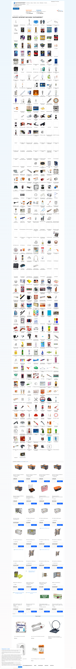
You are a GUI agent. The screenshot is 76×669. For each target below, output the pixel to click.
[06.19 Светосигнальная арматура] (22, 187)
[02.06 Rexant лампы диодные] (16, 77)
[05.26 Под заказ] (29, 163)
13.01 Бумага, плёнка (29, 284)
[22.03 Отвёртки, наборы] (56, 399)
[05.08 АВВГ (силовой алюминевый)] (49, 140)
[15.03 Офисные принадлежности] (29, 313)
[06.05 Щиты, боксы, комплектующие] (22, 171)
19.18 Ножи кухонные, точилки (49, 379)
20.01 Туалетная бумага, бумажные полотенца (42, 387)
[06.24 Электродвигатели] (56, 187)
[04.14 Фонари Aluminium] (22, 132)
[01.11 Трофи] (49, 37)
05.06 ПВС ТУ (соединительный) (36, 143)
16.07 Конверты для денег (16, 332)
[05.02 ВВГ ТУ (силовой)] (56, 132)
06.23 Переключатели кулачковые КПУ (49, 190)
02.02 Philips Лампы (36, 72)
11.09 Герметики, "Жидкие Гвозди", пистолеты (49, 254)
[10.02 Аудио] (16, 226)
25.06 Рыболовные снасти (29, 450)
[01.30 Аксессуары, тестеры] (49, 61)
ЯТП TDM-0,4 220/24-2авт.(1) (30, 518)
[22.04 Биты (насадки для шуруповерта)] (16, 407)
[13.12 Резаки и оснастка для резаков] (56, 289)
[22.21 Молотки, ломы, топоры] (42, 423)
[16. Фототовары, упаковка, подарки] (16, 320)
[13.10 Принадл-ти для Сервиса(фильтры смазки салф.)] (42, 289)
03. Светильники (36, 103)
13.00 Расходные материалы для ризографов (22, 285)
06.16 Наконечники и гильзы (49, 182)
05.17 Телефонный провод (15, 159)
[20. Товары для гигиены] (36, 383)
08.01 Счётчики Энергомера (16, 214)
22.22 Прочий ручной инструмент (49, 426)
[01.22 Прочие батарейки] (42, 53)
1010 (23, 613)
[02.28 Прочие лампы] (22, 100)
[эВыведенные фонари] (22, 454)
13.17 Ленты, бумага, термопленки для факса (42, 300)
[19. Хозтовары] (16, 360)
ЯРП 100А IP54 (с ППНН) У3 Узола (44, 561)
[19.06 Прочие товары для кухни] (16, 368)
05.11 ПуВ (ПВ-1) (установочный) (22, 151)
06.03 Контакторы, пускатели (56, 167)
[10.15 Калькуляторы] (56, 234)
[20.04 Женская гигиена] (16, 391)
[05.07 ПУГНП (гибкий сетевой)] (42, 140)
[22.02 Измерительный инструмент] (49, 399)
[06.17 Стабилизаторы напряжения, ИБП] (56, 179)
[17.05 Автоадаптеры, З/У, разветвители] (22, 336)
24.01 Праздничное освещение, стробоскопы (29, 434)
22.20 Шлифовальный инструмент (36, 426)
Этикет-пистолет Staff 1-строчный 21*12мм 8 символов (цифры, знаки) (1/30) (57, 605)
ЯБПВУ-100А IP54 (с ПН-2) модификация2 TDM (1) (43, 583)
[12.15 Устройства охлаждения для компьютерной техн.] (36, 273)
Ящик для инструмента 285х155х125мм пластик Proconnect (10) (57, 497)
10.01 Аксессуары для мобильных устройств (56, 222)
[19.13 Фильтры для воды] (16, 375)
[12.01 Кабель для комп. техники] (36, 257)
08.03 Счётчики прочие (29, 213)
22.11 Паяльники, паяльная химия (22, 418)
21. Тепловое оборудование (29, 395)
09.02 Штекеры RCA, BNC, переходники (49, 214)
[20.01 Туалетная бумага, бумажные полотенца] (42, 383)
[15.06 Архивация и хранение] (49, 313)
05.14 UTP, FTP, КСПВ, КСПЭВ (43, 151)
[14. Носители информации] (56, 297)
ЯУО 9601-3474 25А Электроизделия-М (16, 519)
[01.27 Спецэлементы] (29, 61)
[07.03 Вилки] (56, 195)
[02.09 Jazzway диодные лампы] (36, 77)
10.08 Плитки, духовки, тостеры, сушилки (56, 229)
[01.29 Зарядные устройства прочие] (42, 61)
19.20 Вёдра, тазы (22, 386)
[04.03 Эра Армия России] (42, 116)
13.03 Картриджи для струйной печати (42, 285)
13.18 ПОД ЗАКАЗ (49, 300)
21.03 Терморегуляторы (49, 394)
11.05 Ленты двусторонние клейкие (23, 253)
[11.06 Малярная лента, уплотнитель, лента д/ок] (29, 250)
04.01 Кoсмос (29, 119)
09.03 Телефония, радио (56, 213)
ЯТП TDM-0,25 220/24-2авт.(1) (56, 518)
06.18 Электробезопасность (16, 190)
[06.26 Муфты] (22, 195)
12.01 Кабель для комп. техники (36, 261)
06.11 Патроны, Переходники (16, 182)
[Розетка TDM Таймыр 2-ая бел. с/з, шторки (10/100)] (38, 649)
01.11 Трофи (49, 40)
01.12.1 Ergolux (16, 48)
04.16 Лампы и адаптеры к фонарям (36, 135)
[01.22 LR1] (36, 53)
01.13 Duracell (22, 48)
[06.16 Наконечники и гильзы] (49, 179)
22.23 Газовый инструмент (56, 426)
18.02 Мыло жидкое (36, 347)
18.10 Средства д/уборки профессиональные (36, 355)
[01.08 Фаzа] (29, 37)
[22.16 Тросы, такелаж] (56, 415)
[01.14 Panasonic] (29, 45)
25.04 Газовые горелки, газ (16, 450)
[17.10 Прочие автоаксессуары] (56, 336)
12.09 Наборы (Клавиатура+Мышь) (42, 269)
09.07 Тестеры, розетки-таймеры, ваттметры (36, 222)
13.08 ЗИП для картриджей (29, 292)
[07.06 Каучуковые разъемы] (29, 202)
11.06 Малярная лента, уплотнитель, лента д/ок (29, 253)
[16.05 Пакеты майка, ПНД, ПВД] (49, 320)
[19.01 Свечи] (29, 360)
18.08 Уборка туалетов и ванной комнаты (22, 355)
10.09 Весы (15, 237)
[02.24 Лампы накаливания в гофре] (42, 92)
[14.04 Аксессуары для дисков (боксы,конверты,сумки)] (36, 305)
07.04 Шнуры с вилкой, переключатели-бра (16, 206)
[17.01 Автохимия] (42, 328)
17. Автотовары (36, 331)
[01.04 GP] (49, 29)
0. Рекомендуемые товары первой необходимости (15, 26)
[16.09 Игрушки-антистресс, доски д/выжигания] (29, 328)
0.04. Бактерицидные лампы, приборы (49, 25)
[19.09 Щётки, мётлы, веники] (36, 368)
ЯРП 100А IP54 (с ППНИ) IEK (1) (56, 561)
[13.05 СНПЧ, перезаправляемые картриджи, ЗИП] (56, 281)
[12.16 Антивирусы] (42, 273)
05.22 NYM (49, 158)
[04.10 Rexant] (42, 124)
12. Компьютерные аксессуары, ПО (29, 261)
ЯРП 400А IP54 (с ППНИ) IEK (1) (56, 539)
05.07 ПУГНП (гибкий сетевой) (42, 143)
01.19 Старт (15, 56)
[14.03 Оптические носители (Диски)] (29, 305)
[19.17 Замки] (42, 375)
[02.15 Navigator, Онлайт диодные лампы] (29, 84)
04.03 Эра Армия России (42, 119)
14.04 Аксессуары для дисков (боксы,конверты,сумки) (36, 309)
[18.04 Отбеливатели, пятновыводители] (42, 344)
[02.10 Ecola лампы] (42, 77)
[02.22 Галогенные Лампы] (29, 92)
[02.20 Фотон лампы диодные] (16, 92)
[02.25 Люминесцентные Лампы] (49, 92)
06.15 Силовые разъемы (42, 182)
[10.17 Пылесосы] (22, 242)
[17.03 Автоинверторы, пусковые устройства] (56, 328)
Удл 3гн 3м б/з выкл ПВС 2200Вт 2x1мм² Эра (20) (37, 636)
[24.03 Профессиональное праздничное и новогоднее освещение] (49, 430)
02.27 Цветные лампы (16, 103)
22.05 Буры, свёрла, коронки (29, 410)
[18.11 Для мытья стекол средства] (42, 352)
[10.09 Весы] (16, 234)
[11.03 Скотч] (56, 242)
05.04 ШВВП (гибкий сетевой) (22, 143)
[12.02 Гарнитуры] (42, 257)
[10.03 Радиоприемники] (22, 226)
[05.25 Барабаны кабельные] (22, 163)
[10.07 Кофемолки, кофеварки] (49, 226)
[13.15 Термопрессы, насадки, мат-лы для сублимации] (29, 297)
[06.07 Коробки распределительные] (36, 171)
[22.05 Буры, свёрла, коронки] (29, 407)
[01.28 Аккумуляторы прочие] (36, 61)
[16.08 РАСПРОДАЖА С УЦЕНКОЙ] (22, 328)
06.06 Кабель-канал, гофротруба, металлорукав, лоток (29, 175)
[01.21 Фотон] (29, 53)
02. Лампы (22, 72)
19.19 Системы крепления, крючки (15, 387)
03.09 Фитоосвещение (49, 111)
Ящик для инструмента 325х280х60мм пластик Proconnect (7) (44, 497)
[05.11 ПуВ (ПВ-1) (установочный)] (22, 147)
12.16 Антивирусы (42, 276)
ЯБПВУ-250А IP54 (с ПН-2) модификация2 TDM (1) (30, 583)
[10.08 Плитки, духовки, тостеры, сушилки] (56, 226)
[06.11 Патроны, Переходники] (16, 179)
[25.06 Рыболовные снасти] (29, 446)
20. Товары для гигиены (36, 386)
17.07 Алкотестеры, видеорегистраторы (36, 340)
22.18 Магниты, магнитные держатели (22, 426)
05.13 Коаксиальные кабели (36, 151)
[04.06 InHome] (16, 124)
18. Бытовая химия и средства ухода (16, 347)
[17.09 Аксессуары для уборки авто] (49, 336)
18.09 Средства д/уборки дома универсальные (29, 355)
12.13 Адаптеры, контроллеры (22, 277)
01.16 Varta (42, 48)
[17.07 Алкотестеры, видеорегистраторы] (36, 336)
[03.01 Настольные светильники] (42, 100)
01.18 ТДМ (56, 48)
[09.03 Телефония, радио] (56, 210)
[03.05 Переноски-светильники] (22, 108)
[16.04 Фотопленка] (42, 320)
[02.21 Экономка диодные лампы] (22, 92)
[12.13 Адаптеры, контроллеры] (22, 273)
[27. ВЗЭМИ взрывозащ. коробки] (49, 446)
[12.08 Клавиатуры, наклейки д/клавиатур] (36, 265)
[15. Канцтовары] (49, 305)
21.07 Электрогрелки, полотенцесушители (29, 402)
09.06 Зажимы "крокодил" (29, 222)
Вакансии (35, 2)
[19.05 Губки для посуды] (56, 360)
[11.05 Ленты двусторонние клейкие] (22, 250)
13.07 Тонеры (22, 292)
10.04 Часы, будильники (29, 229)
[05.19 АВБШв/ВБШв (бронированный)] (29, 155)
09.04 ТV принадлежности (16, 222)
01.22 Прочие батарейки (42, 56)
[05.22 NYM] (49, 155)
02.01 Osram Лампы (29, 72)
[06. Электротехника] (36, 163)
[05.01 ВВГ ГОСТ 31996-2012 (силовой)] (49, 132)
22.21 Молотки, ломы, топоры (43, 426)
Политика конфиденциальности (26, 665)
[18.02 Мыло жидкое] (36, 344)
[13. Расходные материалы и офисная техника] (16, 281)
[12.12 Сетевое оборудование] (16, 273)
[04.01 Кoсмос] (29, 116)
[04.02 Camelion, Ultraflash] (36, 116)
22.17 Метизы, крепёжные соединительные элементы (16, 427)
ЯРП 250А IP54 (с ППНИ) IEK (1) (31, 561)
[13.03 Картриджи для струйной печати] (42, 281)
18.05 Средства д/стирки (49, 347)
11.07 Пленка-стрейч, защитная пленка (36, 253)
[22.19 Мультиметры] (29, 423)
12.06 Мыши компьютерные (22, 269)
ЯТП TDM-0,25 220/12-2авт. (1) (17, 539)
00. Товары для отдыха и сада (56, 25)
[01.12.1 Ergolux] (16, 45)
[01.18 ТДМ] (56, 45)
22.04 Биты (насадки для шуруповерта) (16, 410)
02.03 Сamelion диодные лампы (42, 72)
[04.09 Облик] (36, 124)
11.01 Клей (42, 245)
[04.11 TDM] (49, 124)
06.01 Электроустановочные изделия (43, 167)
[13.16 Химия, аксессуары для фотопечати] (36, 297)
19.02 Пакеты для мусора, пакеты (36, 363)
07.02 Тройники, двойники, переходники (49, 198)
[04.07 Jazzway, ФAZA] (22, 124)
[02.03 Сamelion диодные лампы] (42, 69)
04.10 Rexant (42, 127)
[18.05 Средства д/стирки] (49, 344)
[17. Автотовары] (36, 328)
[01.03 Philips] (42, 29)
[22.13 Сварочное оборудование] (36, 415)
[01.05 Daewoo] (56, 29)
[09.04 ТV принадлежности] (16, 218)
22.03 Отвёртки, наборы (56, 402)
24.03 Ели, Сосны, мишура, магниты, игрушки (42, 435)
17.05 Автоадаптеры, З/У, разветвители (22, 340)
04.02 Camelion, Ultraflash (36, 119)
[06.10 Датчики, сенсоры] (56, 171)
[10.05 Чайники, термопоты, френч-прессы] (36, 226)
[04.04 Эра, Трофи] (49, 116)
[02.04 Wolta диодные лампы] (49, 69)
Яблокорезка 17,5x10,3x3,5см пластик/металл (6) (30, 604)
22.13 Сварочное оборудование (36, 418)
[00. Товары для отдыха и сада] (56, 22)
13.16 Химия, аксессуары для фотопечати (36, 301)
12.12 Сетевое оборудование (16, 277)
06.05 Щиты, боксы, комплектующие (22, 174)
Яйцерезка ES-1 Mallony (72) (17, 582)
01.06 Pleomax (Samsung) (16, 41)
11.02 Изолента (49, 245)
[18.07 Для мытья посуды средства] (16, 352)
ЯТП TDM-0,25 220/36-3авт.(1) (43, 518)
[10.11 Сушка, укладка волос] (29, 234)
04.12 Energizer (56, 127)
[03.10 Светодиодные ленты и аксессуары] (56, 108)
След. (25, 613)
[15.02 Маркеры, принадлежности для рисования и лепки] (22, 313)
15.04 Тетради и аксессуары (36, 316)
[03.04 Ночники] (16, 108)
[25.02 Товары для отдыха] (49, 438)
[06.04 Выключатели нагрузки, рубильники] (16, 171)
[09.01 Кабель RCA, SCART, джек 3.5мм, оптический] (42, 210)
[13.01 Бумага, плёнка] (29, 281)
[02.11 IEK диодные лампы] (49, 77)
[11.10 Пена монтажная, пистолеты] (56, 250)
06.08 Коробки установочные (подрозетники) (43, 175)
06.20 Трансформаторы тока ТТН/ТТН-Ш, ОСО (29, 190)
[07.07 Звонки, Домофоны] (36, 202)
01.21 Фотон (29, 56)
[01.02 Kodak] (36, 29)
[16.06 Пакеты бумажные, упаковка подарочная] (56, 320)
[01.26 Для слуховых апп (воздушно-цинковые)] (22, 61)
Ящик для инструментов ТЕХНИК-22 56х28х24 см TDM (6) (18, 475)
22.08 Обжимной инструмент (49, 410)
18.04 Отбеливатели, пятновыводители (42, 347)
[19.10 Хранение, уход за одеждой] (42, 368)
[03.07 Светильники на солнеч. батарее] (36, 108)
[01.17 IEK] (49, 45)
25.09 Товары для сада (42, 449)
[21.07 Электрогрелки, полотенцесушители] (29, 399)
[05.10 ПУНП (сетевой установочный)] (16, 147)
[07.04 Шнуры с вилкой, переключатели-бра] (16, 202)
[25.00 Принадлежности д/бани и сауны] (36, 438)
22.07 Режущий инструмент (43, 410)
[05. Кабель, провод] (42, 132)
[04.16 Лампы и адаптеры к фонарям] (36, 132)
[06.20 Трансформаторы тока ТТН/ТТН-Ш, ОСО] (29, 187)
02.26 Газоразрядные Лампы (56, 96)
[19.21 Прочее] (29, 383)
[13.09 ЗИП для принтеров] (36, 289)
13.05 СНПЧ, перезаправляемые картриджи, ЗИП (55, 285)
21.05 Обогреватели (16, 402)
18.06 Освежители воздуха (56, 347)
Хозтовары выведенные (56, 449)
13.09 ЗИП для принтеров (36, 292)
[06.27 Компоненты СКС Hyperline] (29, 195)
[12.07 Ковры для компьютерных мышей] (29, 265)
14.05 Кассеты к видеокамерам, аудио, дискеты (43, 309)
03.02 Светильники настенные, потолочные (49, 104)
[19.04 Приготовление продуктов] (49, 360)
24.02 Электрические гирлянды (36, 434)
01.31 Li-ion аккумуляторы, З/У (55, 64)
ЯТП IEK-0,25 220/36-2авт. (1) (30, 539)
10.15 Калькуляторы (56, 237)
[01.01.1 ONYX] (29, 29)
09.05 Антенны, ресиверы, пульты (22, 222)
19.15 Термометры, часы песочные (29, 379)
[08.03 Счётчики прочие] (29, 210)
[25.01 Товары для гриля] (42, 438)
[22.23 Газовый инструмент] (56, 423)
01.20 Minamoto (22, 56)
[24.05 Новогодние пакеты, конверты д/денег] (16, 438)
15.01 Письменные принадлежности (15, 316)
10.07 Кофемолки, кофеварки (49, 229)
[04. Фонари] (22, 116)
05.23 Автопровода (55, 158)
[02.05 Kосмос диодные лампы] (56, 69)
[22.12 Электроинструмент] (29, 415)
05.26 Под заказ (29, 166)
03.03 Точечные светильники (56, 104)
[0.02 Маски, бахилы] (36, 22)
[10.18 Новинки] (29, 242)
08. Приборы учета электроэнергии (55, 206)
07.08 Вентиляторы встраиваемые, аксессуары (42, 206)
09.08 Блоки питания (42, 221)
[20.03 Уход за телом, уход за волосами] (56, 383)
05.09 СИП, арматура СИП (56, 143)
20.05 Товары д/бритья (23, 394)
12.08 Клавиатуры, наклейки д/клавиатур (36, 269)
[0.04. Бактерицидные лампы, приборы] (49, 22)
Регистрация (57, 1)
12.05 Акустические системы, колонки (15, 269)
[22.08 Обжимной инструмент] (49, 407)
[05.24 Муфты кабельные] (16, 163)
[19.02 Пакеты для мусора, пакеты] (36, 360)
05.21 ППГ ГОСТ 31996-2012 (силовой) (42, 159)
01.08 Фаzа (29, 40)
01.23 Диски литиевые (49, 56)
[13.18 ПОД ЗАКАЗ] (49, 297)
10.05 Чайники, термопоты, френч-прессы (35, 230)
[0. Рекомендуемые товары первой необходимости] (16, 22)
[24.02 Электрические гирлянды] (36, 430)
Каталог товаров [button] (16, 8)
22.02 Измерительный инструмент (49, 402)
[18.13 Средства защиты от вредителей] (56, 352)
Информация (41, 2)
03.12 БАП (15, 119)
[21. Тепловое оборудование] (29, 391)
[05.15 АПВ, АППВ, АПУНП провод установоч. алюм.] (49, 147)
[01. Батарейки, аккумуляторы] (16, 29)
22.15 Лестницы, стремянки (49, 418)
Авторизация (53, 1)
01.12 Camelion (56, 40)
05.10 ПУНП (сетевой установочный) (16, 151)
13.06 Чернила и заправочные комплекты (16, 292)
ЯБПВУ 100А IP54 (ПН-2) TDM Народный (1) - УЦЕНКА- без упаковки (17, 605)
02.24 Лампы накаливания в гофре (42, 96)
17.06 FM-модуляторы (29, 339)
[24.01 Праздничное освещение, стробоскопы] (29, 430)
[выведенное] (16, 454)
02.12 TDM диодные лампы (56, 80)
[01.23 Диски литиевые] (49, 53)
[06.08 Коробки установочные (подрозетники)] (42, 171)
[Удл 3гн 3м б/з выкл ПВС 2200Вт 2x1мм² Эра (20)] (38, 627)
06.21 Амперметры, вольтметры (35, 190)
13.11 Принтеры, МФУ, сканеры (49, 292)
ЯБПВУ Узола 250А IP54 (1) (56, 582)
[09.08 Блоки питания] (42, 218)
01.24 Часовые (56, 56)
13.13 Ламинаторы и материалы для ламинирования (16, 301)
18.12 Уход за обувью (49, 355)
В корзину (21, 481)
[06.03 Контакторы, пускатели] (56, 163)
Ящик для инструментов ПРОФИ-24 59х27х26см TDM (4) (44, 475)
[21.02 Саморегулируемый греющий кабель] (42, 391)
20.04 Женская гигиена (16, 394)
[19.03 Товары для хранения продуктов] (42, 360)
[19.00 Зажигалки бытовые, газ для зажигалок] (22, 360)
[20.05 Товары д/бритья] (22, 391)
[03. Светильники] (36, 100)
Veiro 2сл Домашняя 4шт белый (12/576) (19, 636)
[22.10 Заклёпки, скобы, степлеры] (16, 415)
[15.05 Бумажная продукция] (42, 313)
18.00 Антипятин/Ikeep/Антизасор (22, 347)
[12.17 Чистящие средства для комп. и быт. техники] (49, 273)
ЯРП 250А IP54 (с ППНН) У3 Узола (18, 561)
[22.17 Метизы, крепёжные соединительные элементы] (16, 423)
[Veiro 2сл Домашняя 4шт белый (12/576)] (21, 627)
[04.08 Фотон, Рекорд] (29, 124)
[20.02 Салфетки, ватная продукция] (49, 383)
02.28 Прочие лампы (22, 103)
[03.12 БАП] (16, 116)
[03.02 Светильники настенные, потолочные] (49, 100)
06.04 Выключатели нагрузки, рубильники (16, 174)
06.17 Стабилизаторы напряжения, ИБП (56, 182)
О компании (28, 2)
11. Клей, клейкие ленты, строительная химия (36, 245)
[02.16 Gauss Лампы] (36, 84)
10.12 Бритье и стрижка (36, 237)
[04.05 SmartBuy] (56, 116)
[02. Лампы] (22, 69)
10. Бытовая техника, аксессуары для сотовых (49, 222)
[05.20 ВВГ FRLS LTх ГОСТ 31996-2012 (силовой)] (36, 155)
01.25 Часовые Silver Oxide (16, 64)
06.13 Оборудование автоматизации (29, 182)
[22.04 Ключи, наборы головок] (22, 407)
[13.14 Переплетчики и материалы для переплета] (22, 297)
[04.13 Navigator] (16, 132)
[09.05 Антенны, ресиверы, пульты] (22, 218)
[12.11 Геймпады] (56, 265)
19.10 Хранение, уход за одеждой (42, 371)
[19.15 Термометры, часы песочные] (29, 375)
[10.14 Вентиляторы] (49, 234)
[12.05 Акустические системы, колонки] (16, 265)
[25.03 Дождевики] (56, 438)
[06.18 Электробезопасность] (16, 187)
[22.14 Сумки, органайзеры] (42, 415)
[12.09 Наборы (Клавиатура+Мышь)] (42, 265)
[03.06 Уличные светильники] (29, 108)
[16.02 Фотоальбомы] (29, 320)
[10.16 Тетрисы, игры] (16, 242)
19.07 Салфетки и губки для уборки (22, 371)
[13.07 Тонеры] (22, 289)
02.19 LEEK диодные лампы (56, 88)
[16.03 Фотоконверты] (36, 320)
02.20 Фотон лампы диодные (15, 96)
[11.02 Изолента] (49, 242)
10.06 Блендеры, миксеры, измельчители (42, 229)
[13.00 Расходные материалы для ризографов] (22, 281)
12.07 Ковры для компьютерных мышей (29, 269)
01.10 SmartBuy (43, 40)
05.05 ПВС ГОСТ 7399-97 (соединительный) (29, 143)
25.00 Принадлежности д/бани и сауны (36, 442)
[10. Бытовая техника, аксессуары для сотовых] (49, 218)
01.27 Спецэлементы (29, 64)
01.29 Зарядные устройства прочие (42, 64)
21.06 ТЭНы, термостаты (22, 402)
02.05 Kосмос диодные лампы (56, 72)
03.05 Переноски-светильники (22, 111)
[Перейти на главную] (19, 4)
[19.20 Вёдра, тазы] (22, 383)
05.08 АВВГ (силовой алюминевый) (49, 143)
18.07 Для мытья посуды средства (16, 355)
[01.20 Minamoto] (22, 53)
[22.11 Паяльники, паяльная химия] (22, 415)
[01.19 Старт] (16, 53)
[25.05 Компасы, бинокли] (22, 446)
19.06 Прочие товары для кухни (16, 371)
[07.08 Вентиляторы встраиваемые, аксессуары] (42, 202)
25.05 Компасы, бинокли (22, 449)
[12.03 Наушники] (49, 257)
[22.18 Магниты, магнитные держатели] (22, 423)
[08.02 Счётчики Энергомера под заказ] (22, 210)
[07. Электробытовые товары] (36, 195)
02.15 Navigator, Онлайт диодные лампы (29, 88)
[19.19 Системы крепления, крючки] (16, 383)
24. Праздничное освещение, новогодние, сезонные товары (22, 435)
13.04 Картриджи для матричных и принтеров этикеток (49, 285)
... (21, 613)
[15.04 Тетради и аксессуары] (36, 313)
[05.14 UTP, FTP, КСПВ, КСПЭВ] (42, 147)
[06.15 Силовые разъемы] (42, 179)
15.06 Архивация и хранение (49, 316)
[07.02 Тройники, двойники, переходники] (49, 195)
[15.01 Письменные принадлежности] (16, 313)
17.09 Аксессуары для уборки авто (49, 340)
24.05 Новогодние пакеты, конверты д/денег (16, 442)
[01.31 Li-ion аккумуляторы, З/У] (56, 61)
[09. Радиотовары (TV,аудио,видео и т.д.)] (36, 210)
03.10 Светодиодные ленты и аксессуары (56, 111)
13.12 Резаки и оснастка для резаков (56, 292)
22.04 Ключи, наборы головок (22, 410)
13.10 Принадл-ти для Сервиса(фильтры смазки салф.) (43, 293)
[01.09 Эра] (36, 37)
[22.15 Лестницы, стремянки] (49, 415)
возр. (20, 461)
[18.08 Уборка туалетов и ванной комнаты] (22, 352)
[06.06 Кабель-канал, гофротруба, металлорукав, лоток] (29, 171)
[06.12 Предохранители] (22, 179)
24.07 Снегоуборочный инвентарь (29, 442)
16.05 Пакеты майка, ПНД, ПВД (49, 324)
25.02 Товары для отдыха (49, 442)
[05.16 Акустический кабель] (56, 147)
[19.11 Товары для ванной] (49, 368)
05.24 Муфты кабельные (16, 166)
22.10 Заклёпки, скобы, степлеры (16, 418)
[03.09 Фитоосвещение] (49, 108)
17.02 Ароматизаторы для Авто (49, 332)
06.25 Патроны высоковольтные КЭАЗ (16, 198)
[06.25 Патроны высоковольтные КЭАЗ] (16, 195)
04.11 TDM (49, 127)
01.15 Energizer (36, 48)
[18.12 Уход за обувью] (49, 352)
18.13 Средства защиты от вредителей (56, 355)
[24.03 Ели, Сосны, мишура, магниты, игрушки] (42, 430)
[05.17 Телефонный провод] (16, 155)
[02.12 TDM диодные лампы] (56, 77)
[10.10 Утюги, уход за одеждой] (22, 234)
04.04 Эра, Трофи (49, 119)
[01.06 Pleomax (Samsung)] (16, 37)
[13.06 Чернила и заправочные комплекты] (16, 289)
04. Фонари (22, 119)
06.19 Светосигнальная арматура (22, 190)
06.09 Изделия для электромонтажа (49, 174)
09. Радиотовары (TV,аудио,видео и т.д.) (36, 214)
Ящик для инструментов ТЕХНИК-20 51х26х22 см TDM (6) (31, 475)
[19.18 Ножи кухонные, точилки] (49, 375)
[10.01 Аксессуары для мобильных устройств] (56, 218)
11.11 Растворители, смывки (16, 261)
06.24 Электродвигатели (56, 190)
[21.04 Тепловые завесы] (56, 391)
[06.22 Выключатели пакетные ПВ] (42, 187)
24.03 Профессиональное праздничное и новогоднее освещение (49, 435)
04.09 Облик (36, 127)
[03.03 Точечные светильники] (56, 100)
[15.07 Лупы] (56, 313)
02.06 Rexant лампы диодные (16, 80)
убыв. (22, 461)
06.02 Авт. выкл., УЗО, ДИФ (49, 167)
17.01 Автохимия (42, 331)
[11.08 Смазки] (42, 250)
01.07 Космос (22, 40)
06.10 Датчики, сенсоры (56, 174)
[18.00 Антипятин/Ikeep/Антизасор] (22, 344)
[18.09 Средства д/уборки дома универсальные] (29, 352)
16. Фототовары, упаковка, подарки (15, 324)
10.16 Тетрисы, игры (16, 245)
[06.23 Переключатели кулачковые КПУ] (49, 187)
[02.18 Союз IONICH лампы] (49, 84)
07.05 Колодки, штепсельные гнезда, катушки (22, 206)
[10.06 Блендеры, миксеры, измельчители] (42, 226)
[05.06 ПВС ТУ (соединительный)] (36, 140)
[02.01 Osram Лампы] (29, 69)
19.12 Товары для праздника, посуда (55, 371)
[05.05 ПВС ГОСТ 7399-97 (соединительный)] (29, 140)
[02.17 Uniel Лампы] (42, 84)
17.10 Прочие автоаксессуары (56, 340)
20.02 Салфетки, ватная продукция (49, 387)
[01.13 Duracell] (22, 45)
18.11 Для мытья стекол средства (42, 355)
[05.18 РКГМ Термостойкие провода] (22, 155)
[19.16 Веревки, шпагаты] (36, 375)
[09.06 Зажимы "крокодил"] (29, 218)
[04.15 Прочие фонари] (29, 132)
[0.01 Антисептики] (29, 22)
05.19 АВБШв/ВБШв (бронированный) (29, 159)
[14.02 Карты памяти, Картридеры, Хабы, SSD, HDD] (22, 305)
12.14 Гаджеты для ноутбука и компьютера (29, 277)
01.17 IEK (49, 48)
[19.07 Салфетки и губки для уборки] (22, 368)
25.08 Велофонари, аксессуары (35, 450)
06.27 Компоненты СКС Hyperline (29, 198)
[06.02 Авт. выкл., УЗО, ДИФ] (49, 163)
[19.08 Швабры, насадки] (29, 368)
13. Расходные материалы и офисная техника (16, 285)
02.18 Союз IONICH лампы (49, 88)
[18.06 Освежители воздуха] (56, 344)
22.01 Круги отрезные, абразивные (43, 402)
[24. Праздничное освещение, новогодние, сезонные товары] (22, 430)
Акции (38, 2)
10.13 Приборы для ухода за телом (42, 237)
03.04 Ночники (16, 111)
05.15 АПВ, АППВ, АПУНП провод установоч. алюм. (49, 151)
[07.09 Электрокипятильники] (49, 202)
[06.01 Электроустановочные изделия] (42, 163)
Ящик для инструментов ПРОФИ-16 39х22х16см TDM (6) (18, 496)
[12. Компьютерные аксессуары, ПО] (29, 257)
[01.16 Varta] (42, 45)
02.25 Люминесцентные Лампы (49, 96)
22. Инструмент (36, 402)
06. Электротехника (36, 166)
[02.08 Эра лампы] (29, 77)
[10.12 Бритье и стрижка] (36, 234)
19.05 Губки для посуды (56, 363)
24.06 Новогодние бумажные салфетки (22, 442)
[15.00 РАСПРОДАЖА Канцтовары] (56, 305)
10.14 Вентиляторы (49, 237)
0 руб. (60, 11)
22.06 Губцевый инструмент (36, 410)
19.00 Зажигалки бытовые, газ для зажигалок (22, 364)
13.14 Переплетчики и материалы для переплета (22, 301)
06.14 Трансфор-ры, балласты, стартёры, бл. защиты (36, 183)
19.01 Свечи (29, 363)
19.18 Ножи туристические (56, 379)
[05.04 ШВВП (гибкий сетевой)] (22, 140)
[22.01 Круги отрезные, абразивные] (42, 399)
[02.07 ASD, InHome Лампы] (22, 77)
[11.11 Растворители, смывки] (16, 257)
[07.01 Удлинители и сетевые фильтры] (42, 195)
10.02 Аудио (15, 229)
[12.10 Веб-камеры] (49, 265)
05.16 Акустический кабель (56, 151)
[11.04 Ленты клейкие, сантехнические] (16, 250)
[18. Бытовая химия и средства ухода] (16, 344)
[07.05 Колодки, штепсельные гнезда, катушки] (22, 202)
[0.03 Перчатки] (42, 22)
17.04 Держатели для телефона (16, 340)
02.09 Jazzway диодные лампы (36, 80)
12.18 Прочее (56, 276)
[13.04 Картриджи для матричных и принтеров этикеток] (49, 281)
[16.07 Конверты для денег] (16, 328)
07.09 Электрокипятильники (49, 206)
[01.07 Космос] (22, 37)
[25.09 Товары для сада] (42, 446)
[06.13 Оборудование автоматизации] (29, 179)
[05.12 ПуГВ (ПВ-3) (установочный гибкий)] (29, 147)
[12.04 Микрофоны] (56, 257)
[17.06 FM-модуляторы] (29, 336)
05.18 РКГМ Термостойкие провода (22, 159)
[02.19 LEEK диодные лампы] (56, 84)
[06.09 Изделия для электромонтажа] (49, 171)
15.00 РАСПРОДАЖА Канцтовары (56, 308)
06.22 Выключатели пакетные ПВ (42, 190)
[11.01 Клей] (42, 242)
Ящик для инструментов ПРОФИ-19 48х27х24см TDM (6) (57, 475)
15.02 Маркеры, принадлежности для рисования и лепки (22, 317)
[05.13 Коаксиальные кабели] (36, 147)
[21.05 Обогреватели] (16, 399)
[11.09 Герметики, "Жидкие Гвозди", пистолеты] (49, 250)
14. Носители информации (56, 300)
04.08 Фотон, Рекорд (29, 127)
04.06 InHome (16, 127)
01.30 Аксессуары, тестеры (49, 64)
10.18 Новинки (29, 245)
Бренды (32, 2)
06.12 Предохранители (23, 182)
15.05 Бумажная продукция (42, 316)
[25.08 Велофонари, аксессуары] (36, 446)
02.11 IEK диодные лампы (49, 80)
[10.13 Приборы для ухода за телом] (42, 234)
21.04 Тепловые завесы (56, 394)
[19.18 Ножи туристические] (56, 375)
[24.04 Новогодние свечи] (56, 430)
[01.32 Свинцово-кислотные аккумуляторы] (16, 69)
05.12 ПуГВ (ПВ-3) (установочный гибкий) (29, 151)
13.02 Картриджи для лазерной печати (36, 285)
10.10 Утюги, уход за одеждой (22, 237)
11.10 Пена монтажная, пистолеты (56, 253)
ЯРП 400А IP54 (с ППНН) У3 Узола (44, 539)
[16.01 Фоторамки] (22, 320)
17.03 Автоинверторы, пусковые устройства (56, 332)
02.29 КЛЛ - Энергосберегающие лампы (29, 104)
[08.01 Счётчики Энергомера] (16, 210)
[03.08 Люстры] (42, 108)
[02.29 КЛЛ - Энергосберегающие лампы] (29, 100)
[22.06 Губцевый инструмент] (36, 407)
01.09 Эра (36, 40)
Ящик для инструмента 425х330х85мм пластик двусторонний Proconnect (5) (30, 497)
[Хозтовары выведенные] (56, 446)
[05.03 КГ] (16, 140)
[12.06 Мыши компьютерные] (22, 265)
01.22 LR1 (36, 56)
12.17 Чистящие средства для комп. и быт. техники (49, 277)
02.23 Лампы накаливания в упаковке (36, 96)
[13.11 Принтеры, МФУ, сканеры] (49, 289)
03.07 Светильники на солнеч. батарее (36, 111)
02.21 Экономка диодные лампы (22, 96)
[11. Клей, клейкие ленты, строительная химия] (36, 242)
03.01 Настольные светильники (42, 104)
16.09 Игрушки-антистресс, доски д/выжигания (29, 332)
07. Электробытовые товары (36, 198)
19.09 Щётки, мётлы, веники (36, 371)
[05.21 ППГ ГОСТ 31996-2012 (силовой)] (42, 155)
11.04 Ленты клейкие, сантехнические (16, 253)
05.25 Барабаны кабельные (22, 167)
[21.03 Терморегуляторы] (49, 391)
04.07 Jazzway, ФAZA (22, 127)
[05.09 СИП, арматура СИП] (56, 140)
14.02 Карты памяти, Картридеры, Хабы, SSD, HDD (22, 309)
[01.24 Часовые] (56, 53)
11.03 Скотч (55, 245)
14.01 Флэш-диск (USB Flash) (16, 308)
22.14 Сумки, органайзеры (42, 418)
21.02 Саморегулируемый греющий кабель (42, 395)
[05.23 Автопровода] (56, 155)
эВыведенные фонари (22, 457)
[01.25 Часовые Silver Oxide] (16, 61)
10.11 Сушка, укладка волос (29, 237)
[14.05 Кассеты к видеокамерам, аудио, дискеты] (42, 305)
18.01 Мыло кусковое (29, 347)
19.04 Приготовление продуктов (49, 363)
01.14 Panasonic (29, 48)
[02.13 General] (16, 84)
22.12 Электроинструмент (29, 418)
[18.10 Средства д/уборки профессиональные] (36, 352)
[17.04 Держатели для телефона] (16, 336)
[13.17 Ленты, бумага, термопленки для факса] (42, 297)
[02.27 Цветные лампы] (16, 100)
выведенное (15, 457)
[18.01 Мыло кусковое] (29, 344)
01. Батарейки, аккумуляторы (16, 33)
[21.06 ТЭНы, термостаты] (22, 399)
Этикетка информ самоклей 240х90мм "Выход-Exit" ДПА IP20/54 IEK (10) (44, 605)
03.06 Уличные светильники (29, 111)
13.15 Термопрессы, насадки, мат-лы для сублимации (29, 301)
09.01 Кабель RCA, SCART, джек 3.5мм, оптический (42, 214)
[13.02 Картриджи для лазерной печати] (36, 281)
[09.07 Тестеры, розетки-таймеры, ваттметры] (36, 218)
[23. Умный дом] (16, 430)
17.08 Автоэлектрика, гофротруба (42, 340)
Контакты (45, 2)
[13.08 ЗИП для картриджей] (29, 289)
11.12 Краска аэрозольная (22, 261)
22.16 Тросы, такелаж (56, 418)
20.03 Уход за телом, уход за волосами (56, 387)
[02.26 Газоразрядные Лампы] (56, 92)
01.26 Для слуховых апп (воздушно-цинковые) (22, 64)
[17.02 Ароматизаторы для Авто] (49, 328)
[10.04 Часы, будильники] (29, 226)
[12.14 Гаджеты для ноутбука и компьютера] (29, 273)
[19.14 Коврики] (22, 375)
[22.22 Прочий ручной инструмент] (49, 423)
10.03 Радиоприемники (22, 229)
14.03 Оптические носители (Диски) (29, 308)
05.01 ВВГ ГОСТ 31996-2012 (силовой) (49, 135)
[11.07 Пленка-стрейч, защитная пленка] (36, 250)
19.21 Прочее (29, 386)
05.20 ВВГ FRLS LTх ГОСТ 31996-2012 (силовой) (36, 159)
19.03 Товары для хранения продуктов (42, 363)
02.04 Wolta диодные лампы (49, 72)
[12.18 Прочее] (56, 273)
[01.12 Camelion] (56, 37)
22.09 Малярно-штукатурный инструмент (56, 411)
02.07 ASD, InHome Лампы (22, 80)
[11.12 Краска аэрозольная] (22, 257)
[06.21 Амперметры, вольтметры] (36, 187)
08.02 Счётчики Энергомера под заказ (22, 214)
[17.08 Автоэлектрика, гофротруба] (42, 336)
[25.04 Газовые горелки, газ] (16, 446)
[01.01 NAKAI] (22, 29)
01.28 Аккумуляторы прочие (36, 64)
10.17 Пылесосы (22, 245)
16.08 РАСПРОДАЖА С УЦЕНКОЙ (22, 332)
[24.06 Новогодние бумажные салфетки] (22, 438)
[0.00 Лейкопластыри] (22, 22)
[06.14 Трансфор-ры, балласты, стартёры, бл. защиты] (36, 179)
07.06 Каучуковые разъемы (29, 206)
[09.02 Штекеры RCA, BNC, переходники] (49, 210)
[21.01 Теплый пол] (36, 391)
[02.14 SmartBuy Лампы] (22, 84)
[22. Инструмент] (36, 399)
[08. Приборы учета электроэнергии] (56, 202)
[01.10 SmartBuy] (42, 37)
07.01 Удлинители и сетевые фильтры (42, 198)
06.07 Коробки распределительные (36, 174)
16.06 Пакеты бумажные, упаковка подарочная (56, 324)
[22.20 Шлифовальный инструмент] (36, 423)
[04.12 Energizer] (56, 124)
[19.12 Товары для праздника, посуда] (56, 368)
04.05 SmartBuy (56, 119)
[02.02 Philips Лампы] (36, 69)
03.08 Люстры (42, 111)
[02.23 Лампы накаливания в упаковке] (36, 92)
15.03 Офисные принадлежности (29, 316)
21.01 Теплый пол (36, 394)
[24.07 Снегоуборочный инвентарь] (29, 438)
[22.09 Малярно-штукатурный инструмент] (56, 407)
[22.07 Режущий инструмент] (42, 407)
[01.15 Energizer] (36, 45)
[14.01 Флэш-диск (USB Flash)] (16, 305)
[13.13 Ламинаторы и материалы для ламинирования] (16, 297)
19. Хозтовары (16, 363)
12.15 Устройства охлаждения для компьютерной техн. (36, 277)
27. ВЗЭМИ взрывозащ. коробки (49, 450)
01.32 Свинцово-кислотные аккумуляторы (16, 73)
